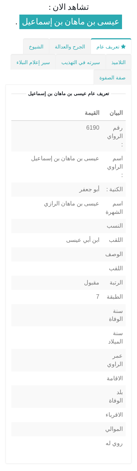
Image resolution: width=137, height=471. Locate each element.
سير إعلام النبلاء (33, 62)
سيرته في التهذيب (80, 62)
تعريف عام (108, 47)
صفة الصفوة (112, 78)
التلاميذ (118, 62)
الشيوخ (36, 47)
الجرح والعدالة (70, 47)
